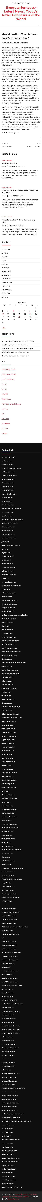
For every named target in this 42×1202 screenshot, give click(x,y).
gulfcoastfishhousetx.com (10, 971)
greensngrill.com (7, 596)
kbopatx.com (6, 626)
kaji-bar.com (5, 938)
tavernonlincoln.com (8, 1066)
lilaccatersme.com (7, 512)
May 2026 (5, 260)
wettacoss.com (6, 692)
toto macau (6, 424)
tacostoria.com (6, 696)
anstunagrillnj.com (7, 1154)
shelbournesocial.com (8, 527)
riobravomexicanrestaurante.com (12, 519)
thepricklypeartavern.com (10, 956)
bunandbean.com (7, 563)
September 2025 (7, 290)
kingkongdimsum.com (9, 923)
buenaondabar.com (8, 725)
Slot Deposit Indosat (9, 374)
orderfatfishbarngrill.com (9, 978)
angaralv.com (6, 553)
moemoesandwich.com (9, 1062)
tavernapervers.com (8, 872)
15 (30, 314)
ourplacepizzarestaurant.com (11, 1140)
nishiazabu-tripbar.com (9, 721)
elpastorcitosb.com (8, 483)
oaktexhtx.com (6, 967)
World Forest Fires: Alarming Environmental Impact (18, 348)
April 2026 (5, 264)
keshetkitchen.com (7, 1165)
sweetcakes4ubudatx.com (10, 817)
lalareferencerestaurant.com (11, 1092)
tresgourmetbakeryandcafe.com (12, 879)
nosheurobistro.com (8, 479)
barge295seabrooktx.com (10, 982)
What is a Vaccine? (9, 163)
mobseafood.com (7, 710)
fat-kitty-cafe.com (7, 1129)
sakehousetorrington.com (10, 600)
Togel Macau (6, 399)
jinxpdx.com (5, 542)
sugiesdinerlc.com (7, 853)
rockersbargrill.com (8, 835)
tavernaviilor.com (7, 901)
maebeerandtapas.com (9, 949)
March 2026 (5, 268)
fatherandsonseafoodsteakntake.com (14, 663)
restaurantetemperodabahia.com (12, 868)
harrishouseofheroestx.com (10, 674)
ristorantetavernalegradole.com (12, 718)
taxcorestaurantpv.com (9, 1044)
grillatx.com (5, 791)
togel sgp (5, 409)
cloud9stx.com (6, 857)
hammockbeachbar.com (9, 809)
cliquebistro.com (7, 666)
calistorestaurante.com (9, 593)
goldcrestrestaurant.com (9, 1106)
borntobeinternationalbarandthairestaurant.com (17, 1121)
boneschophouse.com (9, 637)
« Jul (3, 328)
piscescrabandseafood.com (10, 1048)
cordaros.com (6, 560)
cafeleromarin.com (7, 831)
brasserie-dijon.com (8, 993)
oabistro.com (6, 802)
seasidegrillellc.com (8, 1007)
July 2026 (5, 253)
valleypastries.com (7, 571)
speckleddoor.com (7, 516)
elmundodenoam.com (8, 457)
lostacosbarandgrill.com (9, 773)
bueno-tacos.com (7, 996)
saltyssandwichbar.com (9, 798)
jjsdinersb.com (6, 1070)
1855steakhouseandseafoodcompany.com (15, 927)
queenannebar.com (8, 989)
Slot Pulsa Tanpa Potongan (11, 404)
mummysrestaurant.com (9, 960)
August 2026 (6, 249)
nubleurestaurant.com (9, 1077)
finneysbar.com (6, 842)
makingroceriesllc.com (9, 619)
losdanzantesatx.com (8, 699)
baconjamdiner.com (8, 1022)
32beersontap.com (8, 505)
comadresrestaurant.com (10, 1095)
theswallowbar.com (8, 886)
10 (3, 314)
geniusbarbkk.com (7, 974)
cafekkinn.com (6, 1136)
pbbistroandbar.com (8, 795)
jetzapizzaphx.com (7, 1143)
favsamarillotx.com (8, 1040)
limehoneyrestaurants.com (10, 1103)
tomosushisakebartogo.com (10, 1158)
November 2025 (7, 282)
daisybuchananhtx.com (9, 655)
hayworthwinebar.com (9, 1018)
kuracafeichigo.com (8, 1125)
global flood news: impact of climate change (15, 352)
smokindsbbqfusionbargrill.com (12, 985)
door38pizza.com (7, 1147)
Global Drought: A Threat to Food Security (15, 345)
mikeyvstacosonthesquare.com (11, 651)
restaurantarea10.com (9, 567)
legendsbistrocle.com (8, 813)
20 (19, 317)
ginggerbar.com (7, 883)
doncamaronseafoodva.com (11, 1029)
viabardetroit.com (7, 681)
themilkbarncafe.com (8, 839)
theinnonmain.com (7, 490)
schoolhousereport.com (9, 648)
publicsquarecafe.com (9, 908)
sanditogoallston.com (8, 472)
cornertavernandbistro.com (10, 1033)
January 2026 (6, 275)
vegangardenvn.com (8, 1176)
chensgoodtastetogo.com (10, 1000)
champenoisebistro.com (9, 945)
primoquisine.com (7, 630)
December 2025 (6, 279)
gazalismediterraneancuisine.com (12, 1187)
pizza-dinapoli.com (7, 530)
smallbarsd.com (7, 461)
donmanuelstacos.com (9, 916)
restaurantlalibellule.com (9, 1081)
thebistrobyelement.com (9, 688)
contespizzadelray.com (9, 538)
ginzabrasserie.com (8, 846)
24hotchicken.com (7, 464)
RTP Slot (5, 429)
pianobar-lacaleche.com (9, 644)
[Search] (38, 25)
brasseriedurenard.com (9, 574)
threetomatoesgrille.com (9, 919)
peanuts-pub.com (7, 806)
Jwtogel (4, 434)
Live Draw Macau (8, 379)
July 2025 (5, 297)
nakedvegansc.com (8, 1183)
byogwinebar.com (7, 754)
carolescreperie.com (8, 611)
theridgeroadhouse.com (9, 475)
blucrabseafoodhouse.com (10, 828)
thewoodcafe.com (7, 486)
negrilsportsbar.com (8, 740)
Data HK (5, 394)
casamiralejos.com (7, 622)
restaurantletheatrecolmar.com (11, 585)
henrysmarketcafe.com (9, 582)
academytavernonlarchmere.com (12, 1004)
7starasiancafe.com (8, 556)
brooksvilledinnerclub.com (10, 670)
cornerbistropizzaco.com (9, 736)
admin (25, 43)
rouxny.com (5, 578)
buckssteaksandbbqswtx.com (11, 952)
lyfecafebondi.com (7, 677)
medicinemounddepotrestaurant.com (13, 1088)
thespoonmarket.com (8, 608)
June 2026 (5, 257)
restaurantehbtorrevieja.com (11, 1117)
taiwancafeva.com (7, 497)
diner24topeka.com (8, 890)
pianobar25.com (7, 703)
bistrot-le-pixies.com (8, 861)
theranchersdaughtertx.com (10, 1026)
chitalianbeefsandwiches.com (11, 897)
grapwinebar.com (7, 758)
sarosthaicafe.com (7, 1015)
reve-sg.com (5, 549)
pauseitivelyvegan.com (9, 1180)
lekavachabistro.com (8, 762)
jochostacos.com (7, 1037)
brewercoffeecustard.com (10, 523)
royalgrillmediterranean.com (10, 1011)
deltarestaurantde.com (9, 1099)
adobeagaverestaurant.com (10, 1073)
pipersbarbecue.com (8, 751)
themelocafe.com (7, 1132)
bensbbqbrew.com (7, 1172)
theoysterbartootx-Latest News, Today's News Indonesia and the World (21, 13)
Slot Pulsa (5, 419)
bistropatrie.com (7, 659)
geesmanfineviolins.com (9, 494)
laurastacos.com (7, 905)
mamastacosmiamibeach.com (11, 850)
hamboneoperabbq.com (9, 1169)
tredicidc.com (6, 589)
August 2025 (6, 293)
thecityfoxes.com (7, 633)
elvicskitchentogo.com (9, 787)
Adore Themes (13, 1199)
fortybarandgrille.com (8, 534)
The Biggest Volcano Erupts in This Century (15, 356)
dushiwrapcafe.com (8, 743)
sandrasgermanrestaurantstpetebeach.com (15, 615)
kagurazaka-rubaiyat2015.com (11, 468)
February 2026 (6, 271)
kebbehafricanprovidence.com (11, 508)
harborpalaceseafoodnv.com (11, 707)
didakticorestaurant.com (9, 1110)
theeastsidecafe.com (8, 963)
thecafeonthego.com (8, 747)
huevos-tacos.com (7, 776)
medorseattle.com (7, 769)
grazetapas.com (7, 864)
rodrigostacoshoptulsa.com (10, 934)
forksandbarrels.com (8, 729)
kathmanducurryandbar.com (11, 912)
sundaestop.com (7, 501)
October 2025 (6, 286)
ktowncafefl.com (7, 820)
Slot (3, 414)
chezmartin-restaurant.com (10, 641)
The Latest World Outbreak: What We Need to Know (18, 341)
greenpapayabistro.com (9, 894)
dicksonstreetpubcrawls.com (11, 714)
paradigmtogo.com (8, 784)
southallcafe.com (7, 930)
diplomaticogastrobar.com (10, 1161)
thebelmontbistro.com (9, 732)
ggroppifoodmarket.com (9, 604)
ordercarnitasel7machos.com (11, 545)
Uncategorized (14, 133)
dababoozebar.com (8, 1059)
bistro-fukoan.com (7, 765)
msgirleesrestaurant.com (9, 824)
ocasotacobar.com (7, 685)
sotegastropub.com (8, 875)
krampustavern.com (8, 1055)
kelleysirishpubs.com (8, 1051)
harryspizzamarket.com (9, 1150)
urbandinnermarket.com (9, 780)
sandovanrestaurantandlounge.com (13, 1114)
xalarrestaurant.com (8, 1084)
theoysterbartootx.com (9, 941)
